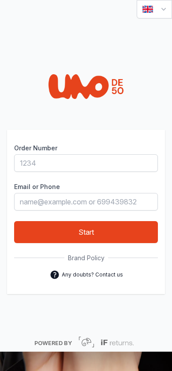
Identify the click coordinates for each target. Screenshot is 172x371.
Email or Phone (37, 186)
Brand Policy (86, 258)
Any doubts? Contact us (91, 273)
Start (86, 232)
